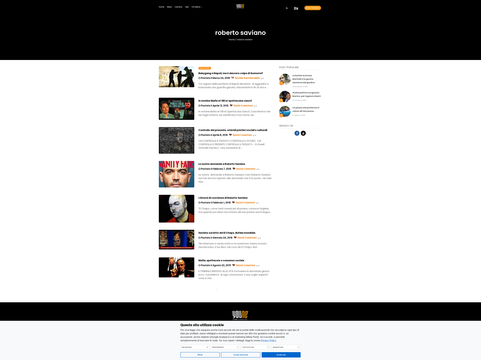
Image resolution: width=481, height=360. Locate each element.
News (169, 7)
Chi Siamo (196, 7)
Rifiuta (200, 355)
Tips (187, 7)
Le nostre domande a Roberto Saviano (221, 164)
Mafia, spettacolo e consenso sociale (221, 260)
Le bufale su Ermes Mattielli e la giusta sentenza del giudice (303, 79)
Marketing (278, 347)
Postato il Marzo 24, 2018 (215, 78)
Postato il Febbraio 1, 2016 (215, 202)
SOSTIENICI (313, 8)
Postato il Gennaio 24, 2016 (216, 237)
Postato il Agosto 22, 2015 (215, 265)
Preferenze (218, 347)
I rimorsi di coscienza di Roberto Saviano (223, 198)
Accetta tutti (281, 355)
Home (161, 7)
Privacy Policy (268, 340)
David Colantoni (243, 105)
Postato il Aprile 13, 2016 (214, 105)
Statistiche (248, 347)
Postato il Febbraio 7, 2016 (215, 169)
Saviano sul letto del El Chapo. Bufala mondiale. (227, 233)
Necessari (187, 347)
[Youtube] (303, 133)
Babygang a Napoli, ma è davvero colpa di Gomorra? (230, 73)
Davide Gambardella (247, 78)
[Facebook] (296, 133)
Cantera (178, 7)
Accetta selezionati (240, 355)
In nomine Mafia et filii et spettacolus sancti (225, 100)
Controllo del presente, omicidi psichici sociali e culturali (232, 130)
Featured (204, 68)
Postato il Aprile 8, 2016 (214, 135)
